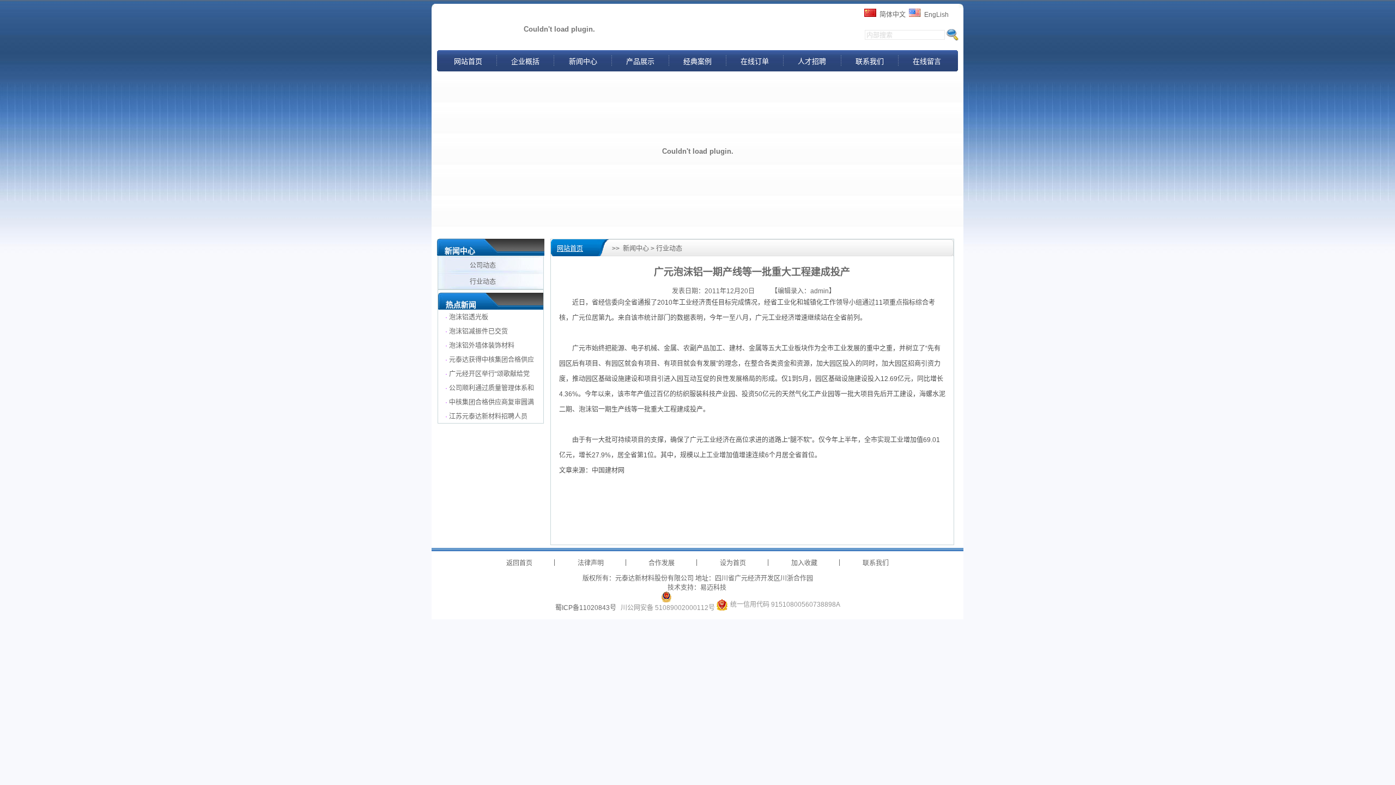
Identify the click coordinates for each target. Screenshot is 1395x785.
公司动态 (484, 265)
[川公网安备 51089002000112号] (666, 596)
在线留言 (927, 61)
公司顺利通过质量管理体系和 (491, 388)
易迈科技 (713, 587)
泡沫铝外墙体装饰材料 (481, 345)
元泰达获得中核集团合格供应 (491, 360)
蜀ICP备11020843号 (585, 608)
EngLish (936, 15)
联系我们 (870, 61)
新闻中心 (583, 61)
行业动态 (484, 282)
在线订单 (755, 61)
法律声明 (591, 563)
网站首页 (468, 61)
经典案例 (697, 61)
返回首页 (519, 563)
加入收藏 (804, 563)
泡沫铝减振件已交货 (478, 331)
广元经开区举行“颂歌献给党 (489, 374)
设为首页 (733, 563)
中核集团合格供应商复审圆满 (491, 402)
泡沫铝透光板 (468, 317)
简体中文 (893, 15)
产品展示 (640, 61)
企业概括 (525, 61)
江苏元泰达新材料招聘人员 (488, 416)
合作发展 (661, 563)
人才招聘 (812, 61)
